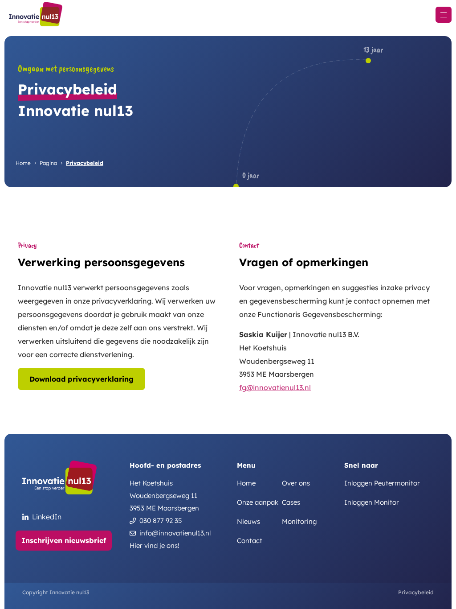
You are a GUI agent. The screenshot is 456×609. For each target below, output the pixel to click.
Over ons (296, 483)
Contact (249, 541)
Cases (291, 502)
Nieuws (248, 522)
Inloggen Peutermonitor (382, 483)
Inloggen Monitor (371, 502)
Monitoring (299, 522)
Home (23, 163)
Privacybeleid (416, 592)
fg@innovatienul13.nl (275, 387)
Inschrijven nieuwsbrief (63, 540)
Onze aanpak (257, 502)
